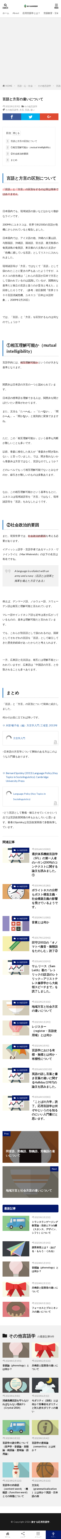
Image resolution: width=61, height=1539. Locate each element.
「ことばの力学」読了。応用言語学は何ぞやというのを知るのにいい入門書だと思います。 (45, 1110)
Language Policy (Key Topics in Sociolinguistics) (29, 796)
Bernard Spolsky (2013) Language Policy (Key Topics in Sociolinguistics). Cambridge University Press (32, 777)
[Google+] (49, 116)
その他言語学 (44, 85)
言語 (27, 109)
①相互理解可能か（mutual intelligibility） (29, 147)
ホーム (6, 13)
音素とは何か (40, 922)
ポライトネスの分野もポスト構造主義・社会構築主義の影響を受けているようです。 (45, 898)
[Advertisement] (30, 51)
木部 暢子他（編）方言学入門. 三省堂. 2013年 (32, 725)
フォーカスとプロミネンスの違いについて (45, 1309)
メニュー (38, 1537)
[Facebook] (12, 116)
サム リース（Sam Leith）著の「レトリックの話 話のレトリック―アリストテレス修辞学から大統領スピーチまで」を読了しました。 (45, 978)
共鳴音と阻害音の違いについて (45, 1289)
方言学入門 (19, 738)
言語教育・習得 (51, 13)
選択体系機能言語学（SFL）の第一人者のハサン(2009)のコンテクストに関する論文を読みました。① (45, 864)
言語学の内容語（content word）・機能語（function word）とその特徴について (16, 1490)
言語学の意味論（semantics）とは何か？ (43, 1446)
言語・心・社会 (25, 85)
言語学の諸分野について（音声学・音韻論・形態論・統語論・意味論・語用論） (16, 1448)
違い (32, 109)
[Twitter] (30, 116)
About (16, 13)
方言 (21, 109)
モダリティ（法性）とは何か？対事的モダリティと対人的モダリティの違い (45, 1406)
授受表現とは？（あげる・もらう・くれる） (44, 1249)
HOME (9, 85)
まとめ (12, 160)
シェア (22, 1537)
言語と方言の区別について (22, 141)
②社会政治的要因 (17, 153)
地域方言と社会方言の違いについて (45, 1009)
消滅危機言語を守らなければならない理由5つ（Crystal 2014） (16, 1404)
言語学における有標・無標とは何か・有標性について (45, 1054)
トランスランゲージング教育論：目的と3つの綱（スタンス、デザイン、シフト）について (45, 1227)
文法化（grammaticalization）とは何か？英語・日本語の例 (45, 1490)
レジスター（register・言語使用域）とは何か (44, 1031)
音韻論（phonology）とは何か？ (45, 1269)
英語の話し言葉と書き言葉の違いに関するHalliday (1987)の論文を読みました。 (45, 1080)
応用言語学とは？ (31, 13)
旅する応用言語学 (40, 1521)
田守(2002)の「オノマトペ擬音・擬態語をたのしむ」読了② (45, 947)
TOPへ (53, 1537)
